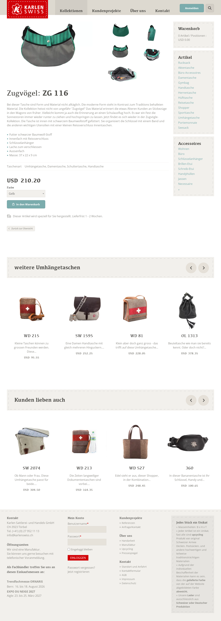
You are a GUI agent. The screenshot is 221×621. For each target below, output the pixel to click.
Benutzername (78, 524)
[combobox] (26, 193)
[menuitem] (71, 7)
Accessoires (189, 143)
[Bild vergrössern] (121, 32)
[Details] (31, 324)
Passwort (74, 537)
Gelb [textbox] (12, 194)
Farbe (10, 187)
